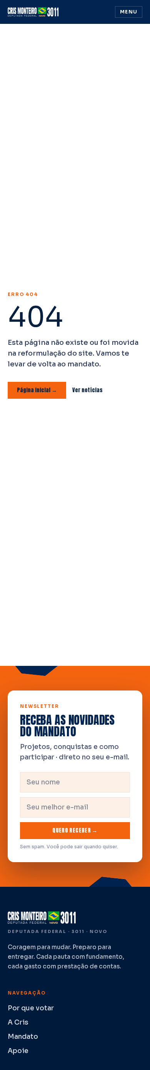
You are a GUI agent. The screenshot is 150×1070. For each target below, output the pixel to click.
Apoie (18, 1051)
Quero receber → (74, 830)
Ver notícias (87, 390)
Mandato (23, 1037)
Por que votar (31, 1008)
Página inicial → (37, 390)
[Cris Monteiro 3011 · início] (35, 12)
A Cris (18, 1022)
